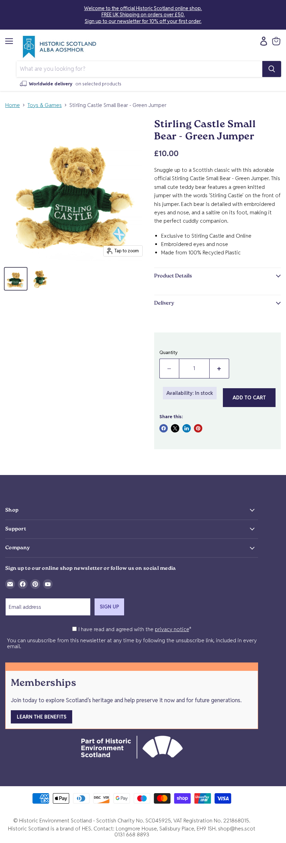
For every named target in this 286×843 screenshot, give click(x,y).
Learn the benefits (41, 717)
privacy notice (172, 629)
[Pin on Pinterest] (198, 428)
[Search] (271, 69)
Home (12, 105)
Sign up (109, 607)
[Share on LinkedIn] (186, 428)
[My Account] (262, 41)
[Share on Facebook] (163, 428)
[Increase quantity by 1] (219, 368)
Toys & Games (45, 105)
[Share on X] (175, 428)
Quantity (168, 352)
